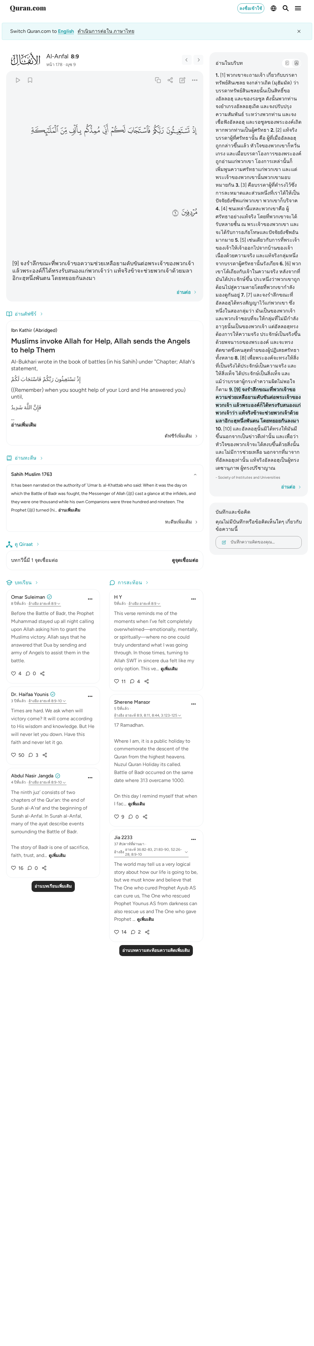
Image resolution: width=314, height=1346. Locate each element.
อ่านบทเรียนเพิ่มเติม (53, 886)
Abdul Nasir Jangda (32, 776)
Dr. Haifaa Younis (29, 694)
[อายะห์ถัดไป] (198, 60)
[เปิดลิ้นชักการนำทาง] (298, 8)
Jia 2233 (123, 837)
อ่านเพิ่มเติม (23, 425)
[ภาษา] (273, 8)
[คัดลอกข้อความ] (157, 80)
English (66, 31)
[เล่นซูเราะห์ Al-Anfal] (17, 80)
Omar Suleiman (28, 597)
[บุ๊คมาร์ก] (30, 80)
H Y (118, 597)
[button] (194, 130)
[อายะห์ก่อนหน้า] (187, 60)
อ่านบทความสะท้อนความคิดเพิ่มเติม (156, 950)
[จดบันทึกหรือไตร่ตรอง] (182, 80)
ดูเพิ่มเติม (57, 855)
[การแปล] (296, 63)
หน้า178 (54, 64)
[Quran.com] (28, 8)
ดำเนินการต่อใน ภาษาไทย (106, 31)
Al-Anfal (57, 56)
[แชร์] (170, 80)
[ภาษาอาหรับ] (287, 63)
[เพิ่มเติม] (194, 80)
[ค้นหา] (286, 8)
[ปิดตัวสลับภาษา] (299, 31)
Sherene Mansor (132, 702)
